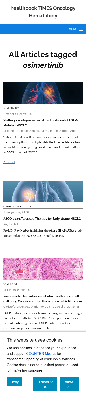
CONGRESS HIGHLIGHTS (17, 206)
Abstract (9, 162)
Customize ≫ (47, 384)
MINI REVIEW (11, 108)
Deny (16, 381)
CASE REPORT (11, 283)
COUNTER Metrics (41, 353)
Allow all (72, 384)
